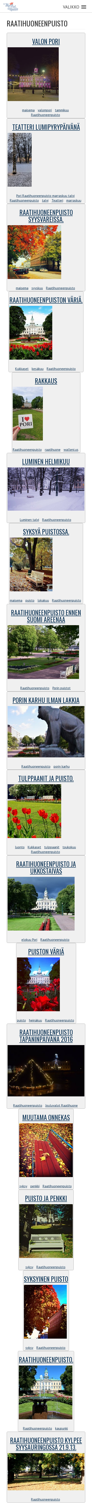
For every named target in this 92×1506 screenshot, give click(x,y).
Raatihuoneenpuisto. (46, 1359)
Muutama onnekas (46, 1117)
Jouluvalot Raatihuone (61, 1105)
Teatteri (57, 200)
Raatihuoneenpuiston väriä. (46, 300)
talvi (45, 200)
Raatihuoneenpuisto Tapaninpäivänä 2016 (46, 1036)
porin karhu (62, 766)
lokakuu (43, 600)
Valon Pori (46, 41)
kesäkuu (38, 369)
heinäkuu (35, 1020)
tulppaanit (51, 847)
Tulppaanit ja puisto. (46, 778)
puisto (29, 600)
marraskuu (73, 200)
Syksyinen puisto (46, 1278)
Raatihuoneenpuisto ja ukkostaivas (46, 867)
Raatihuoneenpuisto (45, 115)
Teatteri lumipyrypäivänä (46, 127)
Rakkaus (46, 380)
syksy (23, 1186)
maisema (28, 110)
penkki (35, 1186)
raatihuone (53, 449)
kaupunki (61, 1428)
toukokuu (69, 847)
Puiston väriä (46, 951)
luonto (20, 847)
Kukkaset (22, 369)
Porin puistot (61, 688)
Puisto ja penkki (46, 1198)
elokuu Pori (29, 940)
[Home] (10, 6)
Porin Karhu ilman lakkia (46, 700)
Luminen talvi (29, 520)
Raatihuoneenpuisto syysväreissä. (46, 216)
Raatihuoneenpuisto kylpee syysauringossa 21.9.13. (46, 1444)
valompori (45, 110)
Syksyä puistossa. (46, 531)
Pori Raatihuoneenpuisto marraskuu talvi (45, 196)
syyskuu (37, 288)
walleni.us (71, 449)
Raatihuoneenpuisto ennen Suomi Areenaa (46, 616)
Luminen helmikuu (46, 461)
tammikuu (62, 110)
